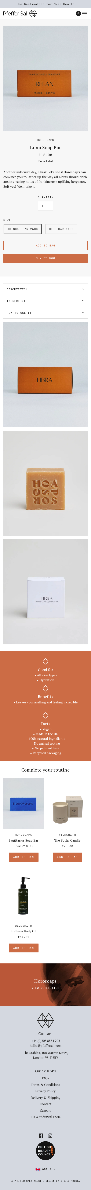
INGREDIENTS (17, 301)
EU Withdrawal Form (46, 1117)
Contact (45, 1104)
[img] (41, 1135)
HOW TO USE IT (19, 313)
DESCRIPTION (17, 289)
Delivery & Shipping (45, 1097)
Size (7, 220)
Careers (45, 1110)
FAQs (45, 1078)
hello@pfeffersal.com (45, 1045)
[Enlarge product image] (45, 78)
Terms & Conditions (45, 1085)
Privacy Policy (45, 1091)
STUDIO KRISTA (70, 1180)
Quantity (45, 197)
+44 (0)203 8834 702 (45, 1041)
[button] (45, 1169)
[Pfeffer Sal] (23, 13)
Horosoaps (45, 140)
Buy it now (45, 258)
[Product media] (45, 374)
